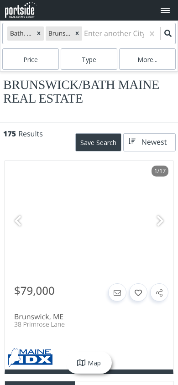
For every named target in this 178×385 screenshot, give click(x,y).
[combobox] (85, 33)
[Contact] (117, 292)
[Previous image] (18, 221)
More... (147, 59)
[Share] (159, 292)
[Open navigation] (165, 10)
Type (89, 59)
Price (30, 59)
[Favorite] (138, 292)
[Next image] (160, 221)
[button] (39, 33)
